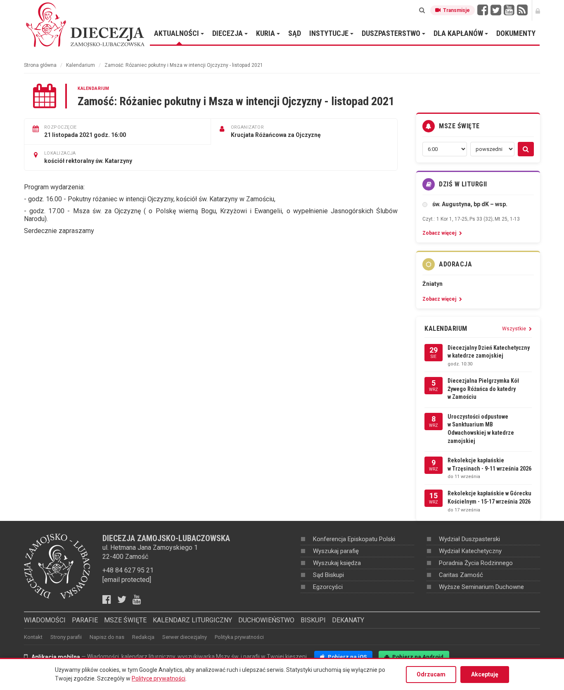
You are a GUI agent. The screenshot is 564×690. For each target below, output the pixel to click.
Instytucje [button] (329, 33)
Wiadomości (45, 620)
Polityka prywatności (239, 637)
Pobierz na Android (417, 657)
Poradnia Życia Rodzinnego (476, 563)
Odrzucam (431, 674)
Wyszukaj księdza (337, 563)
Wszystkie (514, 329)
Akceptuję (484, 674)
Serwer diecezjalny (184, 637)
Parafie (85, 620)
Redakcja (143, 637)
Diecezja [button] (228, 33)
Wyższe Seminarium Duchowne (481, 587)
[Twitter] (496, 10)
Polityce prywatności (158, 678)
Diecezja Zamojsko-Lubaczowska (86, 24)
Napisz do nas (107, 637)
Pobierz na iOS (347, 657)
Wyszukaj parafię (336, 551)
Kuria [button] (266, 33)
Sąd (294, 33)
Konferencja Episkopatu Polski (354, 539)
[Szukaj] (422, 10)
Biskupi (313, 620)
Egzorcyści (328, 587)
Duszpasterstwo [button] (392, 33)
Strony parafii (66, 637)
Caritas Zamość (461, 575)
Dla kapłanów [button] (459, 33)
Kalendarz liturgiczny (192, 620)
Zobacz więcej (439, 233)
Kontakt (33, 637)
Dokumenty (516, 33)
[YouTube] (509, 10)
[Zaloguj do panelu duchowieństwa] (538, 10)
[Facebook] (482, 10)
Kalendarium (80, 65)
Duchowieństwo (266, 620)
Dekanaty (348, 620)
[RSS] (522, 10)
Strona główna (40, 65)
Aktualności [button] (177, 33)
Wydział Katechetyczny (470, 551)
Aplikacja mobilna (55, 657)
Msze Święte (125, 620)
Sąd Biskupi (328, 575)
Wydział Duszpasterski (469, 539)
